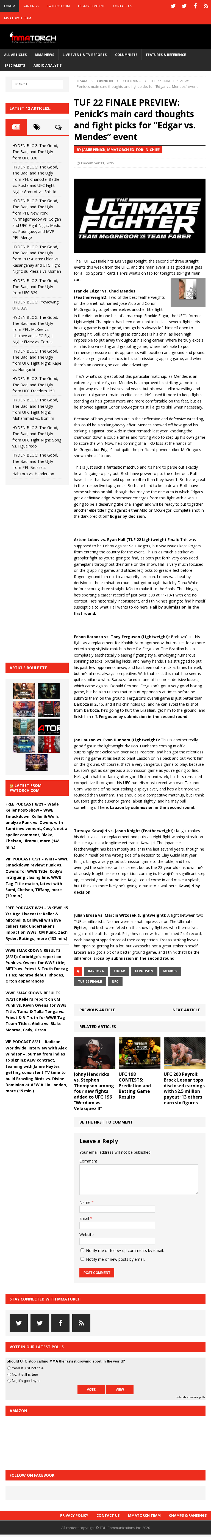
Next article (186, 1009)
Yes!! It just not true (27, 1368)
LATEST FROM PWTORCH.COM (25, 788)
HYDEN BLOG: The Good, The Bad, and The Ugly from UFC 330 (35, 152)
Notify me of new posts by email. (115, 1259)
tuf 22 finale (90, 981)
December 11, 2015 (97, 163)
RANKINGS (30, 6)
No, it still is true (25, 1374)
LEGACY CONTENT (91, 6)
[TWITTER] (173, 6)
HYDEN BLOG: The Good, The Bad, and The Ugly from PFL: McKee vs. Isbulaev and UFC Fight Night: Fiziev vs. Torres (35, 330)
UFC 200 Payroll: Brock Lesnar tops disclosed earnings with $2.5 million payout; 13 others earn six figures (184, 1088)
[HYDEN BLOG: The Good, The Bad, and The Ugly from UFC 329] (24, 727)
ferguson (144, 971)
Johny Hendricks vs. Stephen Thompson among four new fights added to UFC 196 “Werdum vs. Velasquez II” (94, 1091)
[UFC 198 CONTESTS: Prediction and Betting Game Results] (139, 1065)
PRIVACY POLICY (74, 1515)
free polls (199, 1397)
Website (86, 1234)
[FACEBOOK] (195, 6)
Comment (88, 1161)
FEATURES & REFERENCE (166, 54)
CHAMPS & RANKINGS (188, 1515)
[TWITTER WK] (184, 6)
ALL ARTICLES (15, 54)
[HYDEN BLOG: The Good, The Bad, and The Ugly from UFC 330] (24, 691)
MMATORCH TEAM (17, 18)
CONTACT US (122, 6)
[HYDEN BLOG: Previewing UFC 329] (49, 727)
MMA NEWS (44, 54)
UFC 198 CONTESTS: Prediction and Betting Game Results (135, 1085)
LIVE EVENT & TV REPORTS (85, 54)
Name (85, 1202)
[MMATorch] (33, 37)
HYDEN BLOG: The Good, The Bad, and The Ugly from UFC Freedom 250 (35, 384)
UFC (115, 981)
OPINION (105, 80)
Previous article (97, 1009)
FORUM (9, 6)
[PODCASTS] (206, 6)
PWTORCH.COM (58, 6)
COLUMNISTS (126, 54)
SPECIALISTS (14, 65)
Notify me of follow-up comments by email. (125, 1250)
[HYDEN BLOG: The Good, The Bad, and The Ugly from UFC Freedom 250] (37, 762)
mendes (170, 971)
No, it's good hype (26, 1381)
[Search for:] (37, 84)
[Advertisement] (46, 573)
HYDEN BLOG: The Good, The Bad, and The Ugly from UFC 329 (35, 286)
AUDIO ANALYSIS (48, 65)
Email (84, 1218)
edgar (119, 971)
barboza (96, 971)
